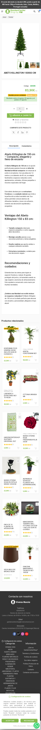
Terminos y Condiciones (30, 653)
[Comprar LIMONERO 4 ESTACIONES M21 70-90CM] (16, 404)
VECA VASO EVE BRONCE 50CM (9, 570)
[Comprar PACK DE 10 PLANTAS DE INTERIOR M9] (16, 535)
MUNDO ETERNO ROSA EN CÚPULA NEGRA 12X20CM (10, 482)
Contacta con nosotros (31, 672)
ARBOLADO (10, 654)
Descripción (13, 146)
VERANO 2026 (10, 647)
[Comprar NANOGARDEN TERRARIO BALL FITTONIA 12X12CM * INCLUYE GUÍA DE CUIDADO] (35, 536)
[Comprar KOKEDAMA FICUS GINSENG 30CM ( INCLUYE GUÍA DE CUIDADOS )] (16, 361)
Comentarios (27, 146)
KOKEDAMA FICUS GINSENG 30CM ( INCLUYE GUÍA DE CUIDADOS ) (10, 351)
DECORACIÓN (10, 693)
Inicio (4, 17)
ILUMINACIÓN (10, 664)
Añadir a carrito (22, 115)
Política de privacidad (19, 726)
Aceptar (10, 721)
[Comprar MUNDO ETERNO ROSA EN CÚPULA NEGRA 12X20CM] (16, 491)
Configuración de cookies (13, 641)
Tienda (10, 17)
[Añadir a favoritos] (18, 330)
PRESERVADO (10, 662)
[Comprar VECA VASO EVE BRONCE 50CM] (16, 578)
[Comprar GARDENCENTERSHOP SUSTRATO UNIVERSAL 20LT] (18, 448)
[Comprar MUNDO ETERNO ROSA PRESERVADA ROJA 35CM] (35, 448)
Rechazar (29, 721)
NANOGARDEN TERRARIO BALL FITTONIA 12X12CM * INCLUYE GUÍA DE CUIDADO (30, 525)
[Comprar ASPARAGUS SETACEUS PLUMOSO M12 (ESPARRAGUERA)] (35, 491)
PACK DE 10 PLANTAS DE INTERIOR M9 (9, 526)
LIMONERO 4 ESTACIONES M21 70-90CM (10, 395)
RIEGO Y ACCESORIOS (10, 659)
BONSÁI (10, 666)
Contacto (31, 670)
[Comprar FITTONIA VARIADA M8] (35, 403)
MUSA (10, 649)
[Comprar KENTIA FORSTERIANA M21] (35, 360)
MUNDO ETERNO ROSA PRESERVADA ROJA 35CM (30, 439)
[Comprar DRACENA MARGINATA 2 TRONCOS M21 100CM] (35, 579)
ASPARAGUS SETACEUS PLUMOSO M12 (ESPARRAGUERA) (29, 482)
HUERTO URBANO (10, 652)
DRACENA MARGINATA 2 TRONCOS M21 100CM (28, 569)
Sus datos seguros (30, 660)
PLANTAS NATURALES (10, 657)
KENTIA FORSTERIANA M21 (30, 352)
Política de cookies (32, 726)
